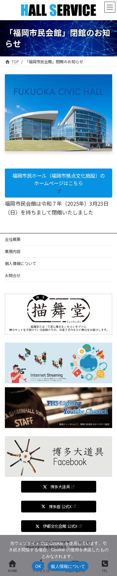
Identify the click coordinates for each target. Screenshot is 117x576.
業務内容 (12, 251)
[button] (58, 183)
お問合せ (12, 275)
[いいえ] (109, 555)
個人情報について (20, 263)
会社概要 (12, 239)
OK (38, 566)
